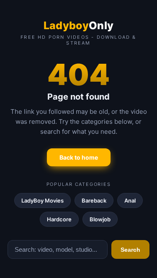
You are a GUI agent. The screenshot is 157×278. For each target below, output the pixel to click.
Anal (130, 200)
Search (130, 249)
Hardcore (59, 219)
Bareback (94, 200)
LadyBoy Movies (42, 200)
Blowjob (100, 219)
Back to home (78, 157)
